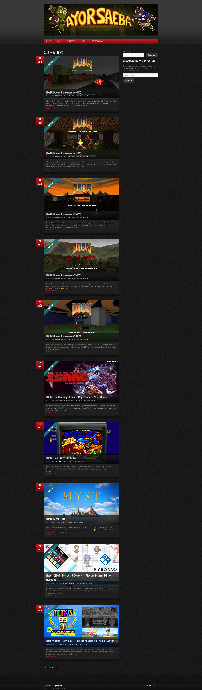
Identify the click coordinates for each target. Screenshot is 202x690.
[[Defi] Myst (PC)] (81, 504)
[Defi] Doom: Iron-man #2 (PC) (63, 275)
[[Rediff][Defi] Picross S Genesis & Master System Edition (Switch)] (81, 565)
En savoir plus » (51, 108)
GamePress (62, 688)
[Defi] (68, 96)
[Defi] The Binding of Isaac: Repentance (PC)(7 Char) (76, 397)
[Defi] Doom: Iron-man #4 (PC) (63, 153)
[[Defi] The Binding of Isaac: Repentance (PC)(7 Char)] (81, 382)
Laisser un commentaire (80, 96)
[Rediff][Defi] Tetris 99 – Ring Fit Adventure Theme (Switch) (80, 641)
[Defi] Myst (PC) (55, 519)
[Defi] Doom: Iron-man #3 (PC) (63, 214)
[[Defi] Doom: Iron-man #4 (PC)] (81, 138)
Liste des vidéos (97, 41)
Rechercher (127, 51)
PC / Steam (62, 96)
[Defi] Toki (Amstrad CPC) (61, 458)
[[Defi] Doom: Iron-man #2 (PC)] (81, 260)
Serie (83, 41)
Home (48, 41)
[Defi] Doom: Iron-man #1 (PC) (63, 336)
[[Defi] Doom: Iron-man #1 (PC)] (81, 321)
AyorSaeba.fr (58, 685)
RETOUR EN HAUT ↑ (152, 685)
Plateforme (71, 41)
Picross (57, 583)
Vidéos (58, 41)
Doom (57, 96)
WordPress (56, 688)
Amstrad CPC (59, 461)
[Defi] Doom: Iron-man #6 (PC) (63, 92)
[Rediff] (71, 583)
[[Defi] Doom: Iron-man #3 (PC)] (81, 199)
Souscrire (128, 81)
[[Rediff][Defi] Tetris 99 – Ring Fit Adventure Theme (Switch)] (81, 626)
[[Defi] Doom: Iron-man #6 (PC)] (81, 77)
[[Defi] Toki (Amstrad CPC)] (81, 443)
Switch (62, 583)
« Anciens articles (50, 667)
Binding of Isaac (60, 400)
